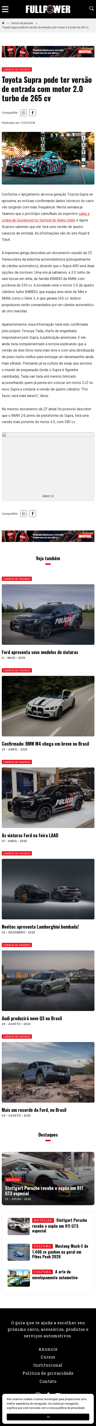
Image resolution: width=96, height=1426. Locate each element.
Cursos (48, 1357)
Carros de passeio (22, 23)
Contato (48, 1381)
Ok (48, 1417)
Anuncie (48, 1349)
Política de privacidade (48, 1373)
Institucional (48, 1365)
